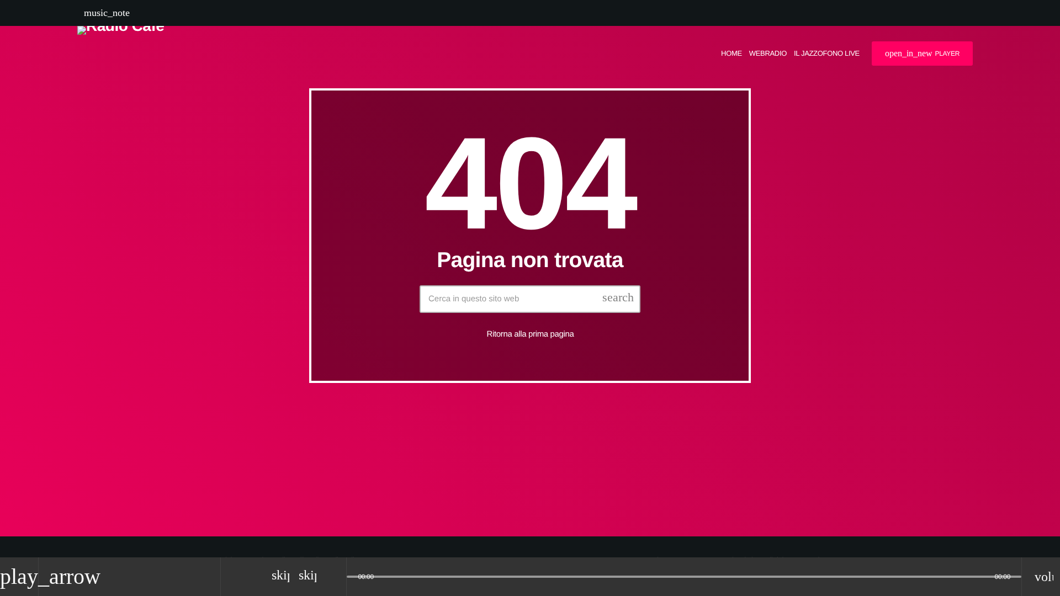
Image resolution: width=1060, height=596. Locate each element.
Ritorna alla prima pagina (530, 334)
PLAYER (922, 53)
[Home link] (120, 53)
